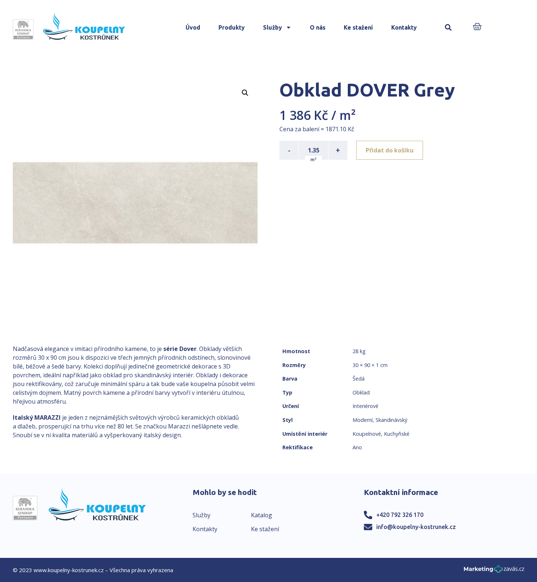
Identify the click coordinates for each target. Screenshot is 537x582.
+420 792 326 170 (399, 514)
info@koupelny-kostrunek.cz (416, 527)
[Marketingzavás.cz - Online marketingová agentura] (494, 571)
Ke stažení (358, 27)
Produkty (231, 27)
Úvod (193, 27)
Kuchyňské (397, 433)
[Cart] (477, 27)
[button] (448, 28)
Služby (272, 27)
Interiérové (365, 406)
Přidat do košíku (390, 150)
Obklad (361, 392)
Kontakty (404, 27)
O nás (317, 27)
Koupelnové (367, 433)
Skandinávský (391, 419)
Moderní (363, 419)
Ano (357, 447)
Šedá (359, 378)
